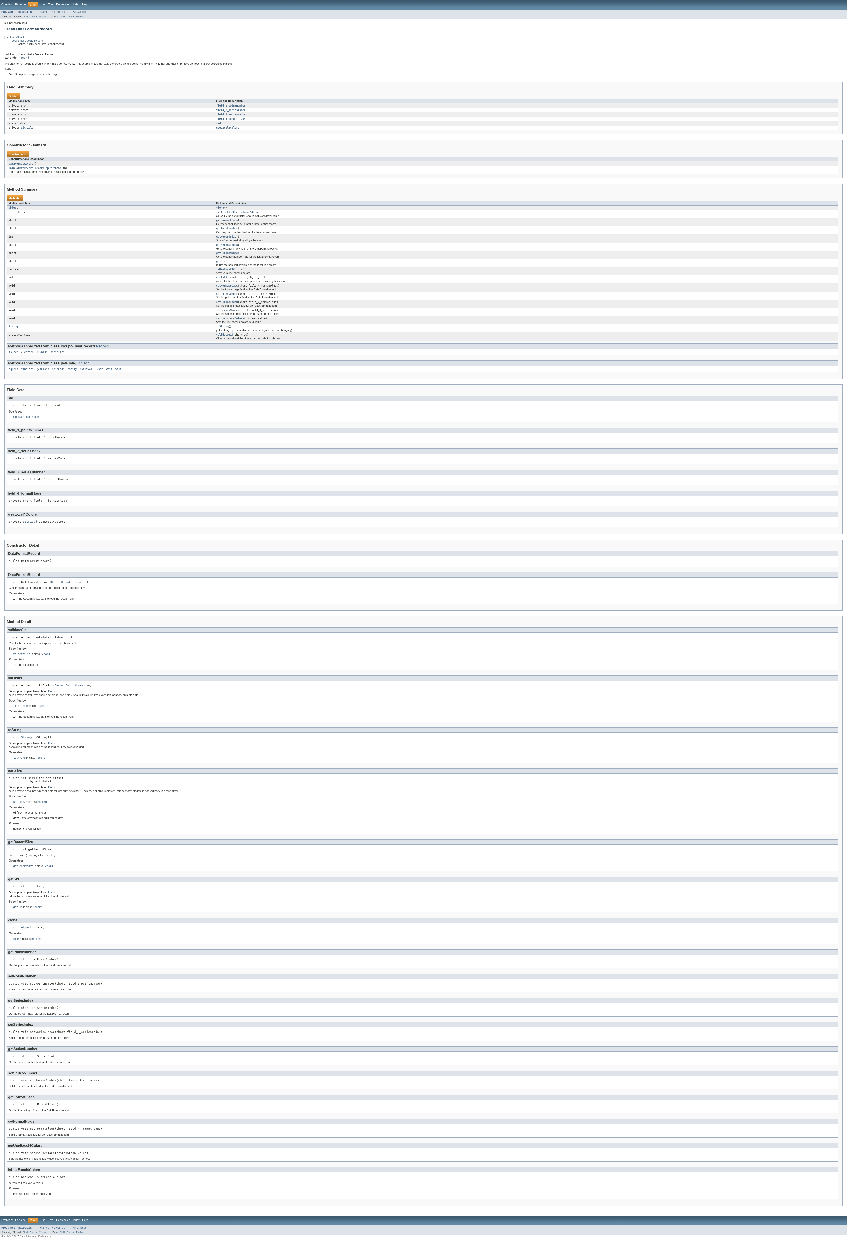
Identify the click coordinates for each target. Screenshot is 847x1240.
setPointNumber (227, 293)
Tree (51, 4)
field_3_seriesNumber (231, 114)
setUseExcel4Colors (230, 318)
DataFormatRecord (21, 163)
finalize (27, 369)
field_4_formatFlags (230, 118)
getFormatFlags (227, 220)
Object (13, 207)
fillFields (224, 212)
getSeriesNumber (227, 253)
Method (43, 16)
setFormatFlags (227, 285)
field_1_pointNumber (230, 105)
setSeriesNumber (227, 310)
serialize (223, 277)
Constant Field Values (26, 416)
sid (218, 123)
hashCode (58, 369)
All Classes (79, 11)
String (13, 326)
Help (85, 4)
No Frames (58, 11)
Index (76, 4)
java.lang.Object (14, 37)
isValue (42, 352)
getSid (220, 261)
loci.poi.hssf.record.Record (27, 40)
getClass (43, 369)
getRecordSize (226, 236)
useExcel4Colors (227, 127)
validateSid (224, 334)
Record (24, 57)
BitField (27, 127)
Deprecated (63, 4)
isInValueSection (21, 352)
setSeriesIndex (227, 302)
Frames (44, 11)
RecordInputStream (48, 168)
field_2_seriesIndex (230, 110)
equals (13, 369)
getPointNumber (227, 228)
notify (72, 369)
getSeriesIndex (227, 244)
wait (100, 369)
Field (25, 16)
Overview (7, 4)
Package (20, 4)
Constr (33, 16)
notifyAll (87, 369)
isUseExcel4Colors (229, 269)
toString (222, 326)
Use (43, 4)
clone (220, 207)
